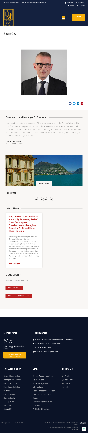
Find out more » (15, 264)
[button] (63, 17)
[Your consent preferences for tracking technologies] (84, 429)
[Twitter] (42, 199)
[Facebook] (37, 199)
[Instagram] (51, 199)
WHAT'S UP (44, 183)
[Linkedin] (46, 199)
